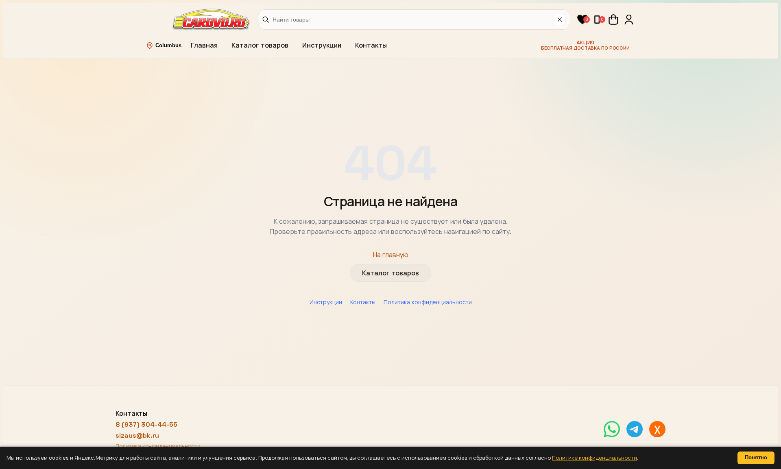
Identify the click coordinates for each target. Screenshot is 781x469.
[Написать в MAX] (657, 429)
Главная (204, 45)
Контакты (371, 45)
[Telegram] (634, 429)
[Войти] (629, 19)
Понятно (756, 457)
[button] (582, 19)
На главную (390, 255)
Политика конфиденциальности (428, 302)
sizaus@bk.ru (137, 435)
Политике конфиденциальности (594, 457)
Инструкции (321, 45)
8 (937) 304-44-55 (146, 424)
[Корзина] (613, 19)
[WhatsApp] (612, 429)
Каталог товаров (259, 45)
